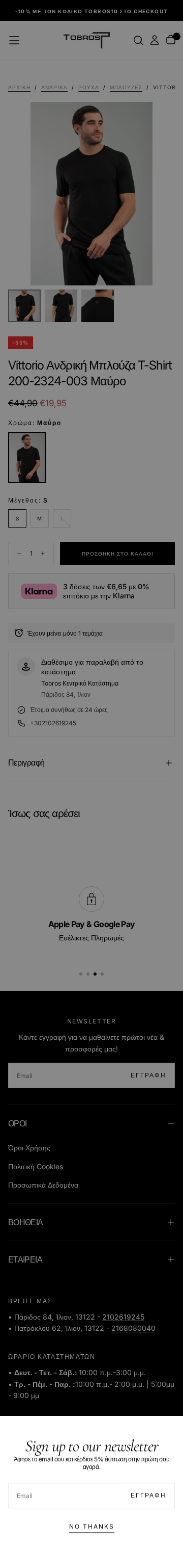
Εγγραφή (148, 1493)
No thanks (91, 1524)
